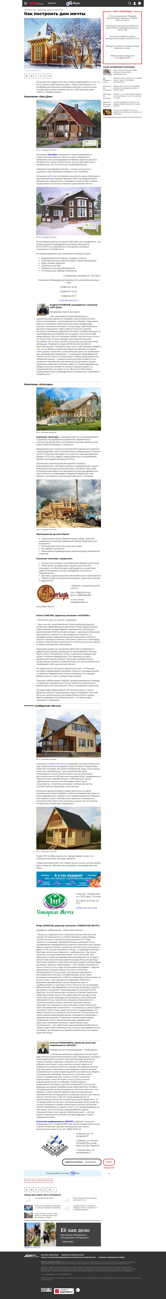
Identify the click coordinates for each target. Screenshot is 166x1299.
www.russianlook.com (32, 70)
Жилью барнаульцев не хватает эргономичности (85, 1199)
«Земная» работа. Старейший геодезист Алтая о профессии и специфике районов (85, 1208)
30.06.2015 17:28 (30, 10)
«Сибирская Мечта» (57, 764)
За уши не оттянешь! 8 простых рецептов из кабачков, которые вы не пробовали (127, 112)
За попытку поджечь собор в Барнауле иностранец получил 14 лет (122, 37)
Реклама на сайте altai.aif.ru (72, 1255)
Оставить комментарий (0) (109, 1163)
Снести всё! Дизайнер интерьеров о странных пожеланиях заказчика (48, 1207)
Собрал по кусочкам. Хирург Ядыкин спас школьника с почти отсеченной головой (127, 96)
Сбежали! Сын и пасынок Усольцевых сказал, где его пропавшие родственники (127, 80)
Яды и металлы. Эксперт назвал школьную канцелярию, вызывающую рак (125, 72)
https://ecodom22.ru (69, 300)
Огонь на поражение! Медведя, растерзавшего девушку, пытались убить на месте (122, 18)
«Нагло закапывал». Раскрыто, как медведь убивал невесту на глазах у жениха (127, 104)
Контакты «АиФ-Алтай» (50, 1255)
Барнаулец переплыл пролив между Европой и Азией (122, 47)
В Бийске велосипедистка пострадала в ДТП (122, 57)
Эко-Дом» (52, 154)
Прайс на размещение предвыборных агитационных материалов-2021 (68, 1257)
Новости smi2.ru (32, 1247)
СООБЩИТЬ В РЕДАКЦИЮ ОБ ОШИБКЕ (111, 1257)
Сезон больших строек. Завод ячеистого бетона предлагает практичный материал (46, 1215)
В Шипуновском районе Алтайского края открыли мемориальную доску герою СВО (122, 28)
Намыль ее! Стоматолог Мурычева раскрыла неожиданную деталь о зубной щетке (126, 88)
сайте (50, 176)
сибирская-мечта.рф (86, 908)
